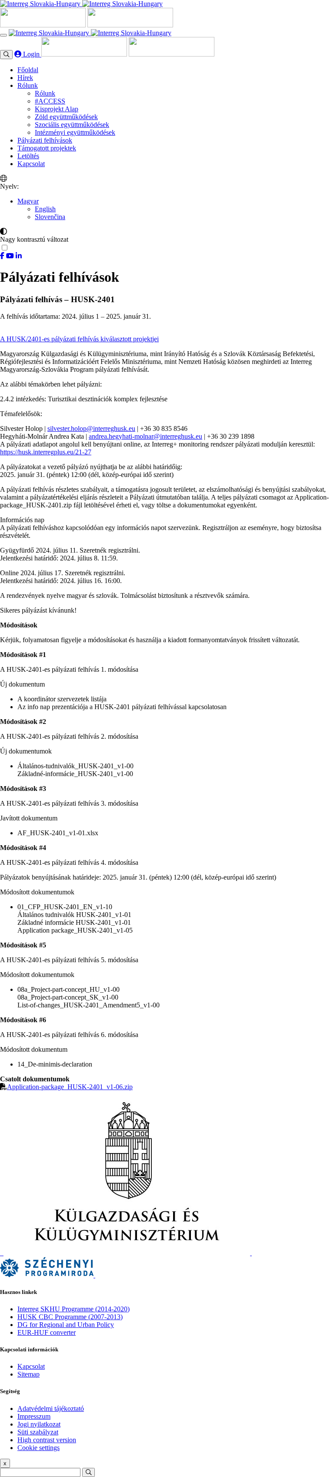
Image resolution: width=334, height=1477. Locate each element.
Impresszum (33, 1416)
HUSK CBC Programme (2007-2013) (70, 1316)
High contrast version (46, 1440)
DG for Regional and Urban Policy (65, 1324)
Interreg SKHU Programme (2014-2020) (73, 1309)
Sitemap (28, 1374)
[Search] (88, 1472)
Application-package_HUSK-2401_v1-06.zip (70, 1086)
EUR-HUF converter (46, 1332)
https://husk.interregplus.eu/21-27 (45, 452)
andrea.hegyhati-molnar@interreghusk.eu (145, 436)
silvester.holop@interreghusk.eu (91, 428)
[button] (28, 201)
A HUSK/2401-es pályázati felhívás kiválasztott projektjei (79, 339)
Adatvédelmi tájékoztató (50, 1408)
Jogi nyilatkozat (38, 1424)
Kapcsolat (31, 1366)
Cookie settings (38, 1447)
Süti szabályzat (37, 1432)
